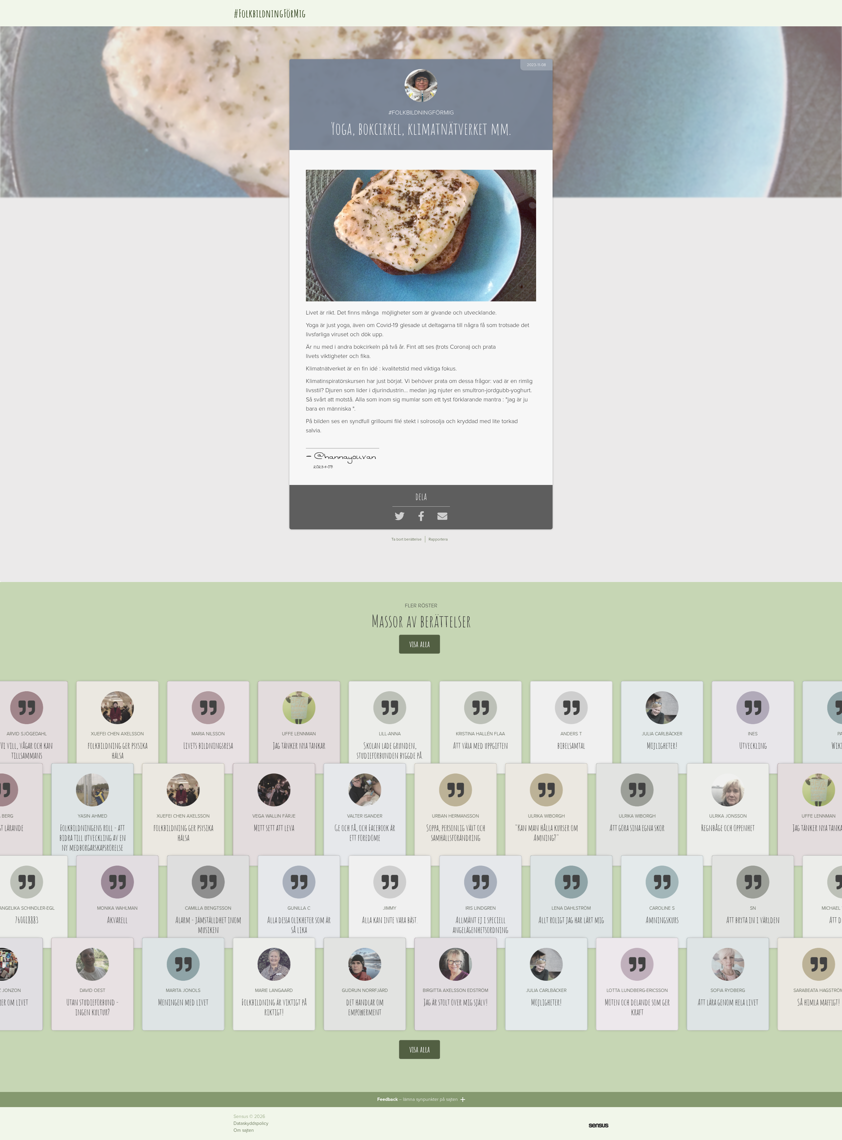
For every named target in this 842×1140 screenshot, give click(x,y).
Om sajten (244, 1130)
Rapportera (438, 539)
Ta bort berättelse (406, 539)
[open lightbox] (421, 235)
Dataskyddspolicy (251, 1123)
